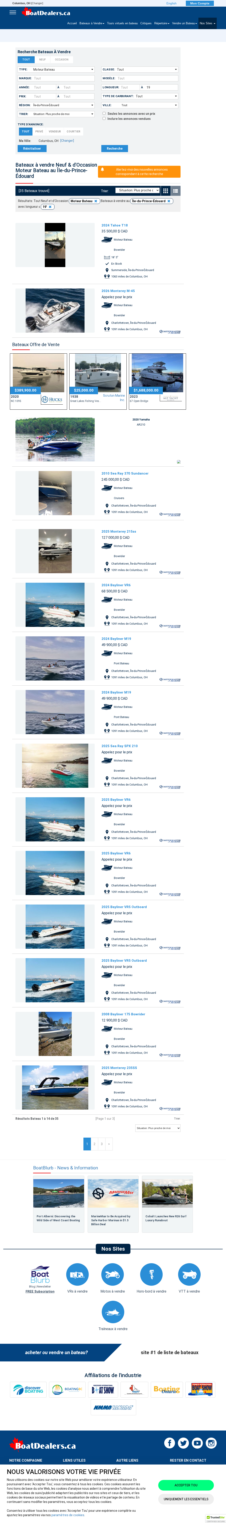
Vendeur (55, 131)
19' (45, 207)
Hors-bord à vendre (151, 1291)
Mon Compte (199, 3)
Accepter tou (186, 1485)
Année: (24, 87)
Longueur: (111, 87)
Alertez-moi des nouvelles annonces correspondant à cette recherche (142, 172)
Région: (25, 105)
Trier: (23, 114)
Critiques (146, 23)
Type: (23, 69)
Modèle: (109, 78)
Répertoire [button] (160, 23)
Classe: (109, 69)
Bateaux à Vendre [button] (90, 23)
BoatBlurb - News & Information (65, 1168)
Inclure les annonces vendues (128, 119)
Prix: (22, 96)
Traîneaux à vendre (113, 1329)
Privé (39, 131)
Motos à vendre (112, 1291)
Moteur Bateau (82, 201)
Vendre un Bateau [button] (183, 23)
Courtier (73, 131)
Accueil (72, 23)
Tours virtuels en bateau (122, 23)
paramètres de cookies (67, 1515)
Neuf (42, 59)
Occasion (61, 59)
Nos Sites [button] (206, 23)
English (171, 3)
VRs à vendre (77, 1291)
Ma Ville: (25, 141)
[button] (216, 1519)
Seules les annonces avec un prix (130, 113)
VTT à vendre (189, 1291)
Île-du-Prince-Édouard (149, 201)
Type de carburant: (118, 96)
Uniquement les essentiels (186, 1499)
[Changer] (27, 3)
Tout (26, 59)
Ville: (107, 105)
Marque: (25, 78)
